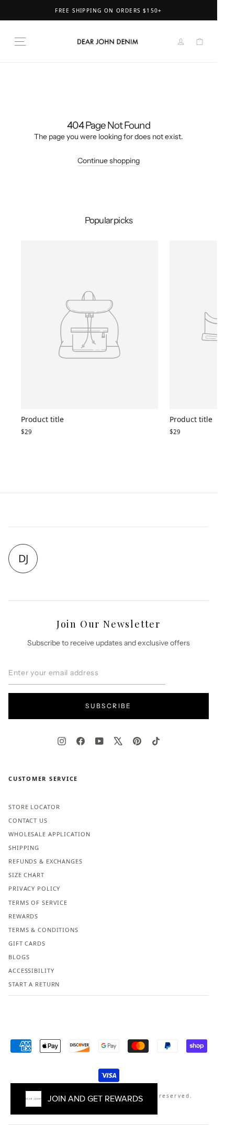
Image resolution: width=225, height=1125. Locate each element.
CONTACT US (28, 820)
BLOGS (18, 957)
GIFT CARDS (27, 943)
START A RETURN (34, 984)
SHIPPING (23, 847)
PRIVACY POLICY (34, 888)
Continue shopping (108, 160)
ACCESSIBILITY (31, 970)
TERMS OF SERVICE (38, 902)
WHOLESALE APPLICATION (49, 834)
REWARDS (23, 916)
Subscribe (108, 706)
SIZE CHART (26, 875)
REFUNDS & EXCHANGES (45, 861)
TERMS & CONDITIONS (43, 930)
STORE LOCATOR (34, 807)
